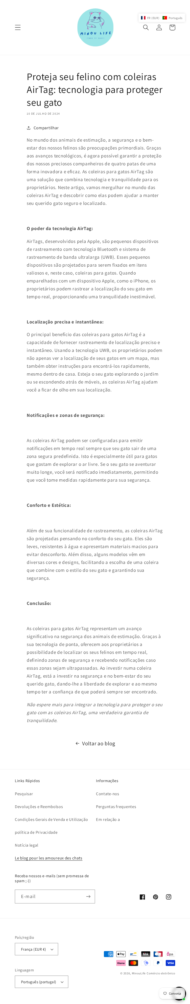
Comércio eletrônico (161, 973)
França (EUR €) (33, 949)
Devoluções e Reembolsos (39, 806)
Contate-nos (107, 793)
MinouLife (139, 973)
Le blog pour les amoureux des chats (48, 858)
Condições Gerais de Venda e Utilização (51, 819)
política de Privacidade (36, 832)
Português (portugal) (38, 981)
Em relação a (108, 819)
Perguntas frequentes (116, 806)
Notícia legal (26, 845)
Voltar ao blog (98, 743)
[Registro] (88, 896)
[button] (17, 27)
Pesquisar (24, 793)
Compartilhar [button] (46, 127)
